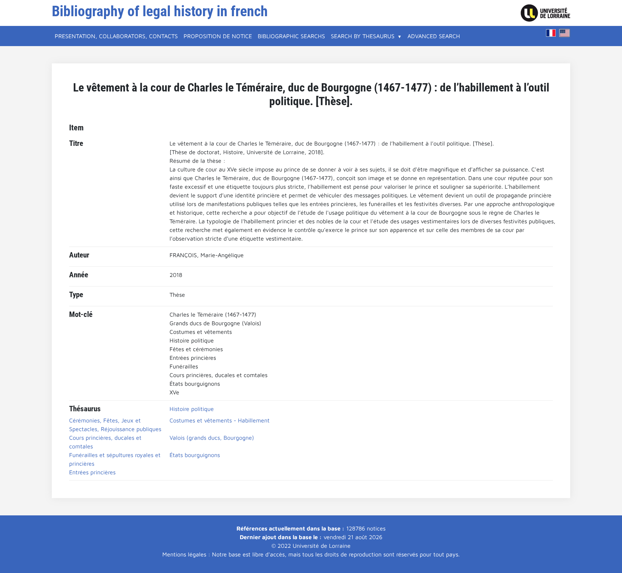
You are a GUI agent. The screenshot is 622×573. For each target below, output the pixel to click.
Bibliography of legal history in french (160, 11)
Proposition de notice (218, 36)
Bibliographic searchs (291, 36)
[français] (551, 33)
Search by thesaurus (363, 36)
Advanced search (433, 36)
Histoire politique (192, 409)
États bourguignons (195, 455)
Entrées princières (92, 472)
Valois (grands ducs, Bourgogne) (212, 437)
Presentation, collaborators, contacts (116, 36)
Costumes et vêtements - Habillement (220, 420)
